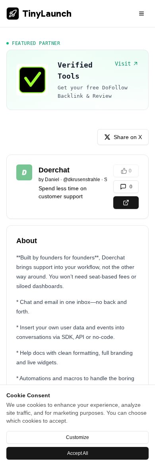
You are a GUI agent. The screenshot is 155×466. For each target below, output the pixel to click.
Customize (77, 437)
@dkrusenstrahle (81, 179)
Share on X (128, 137)
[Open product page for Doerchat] (126, 202)
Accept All (77, 453)
